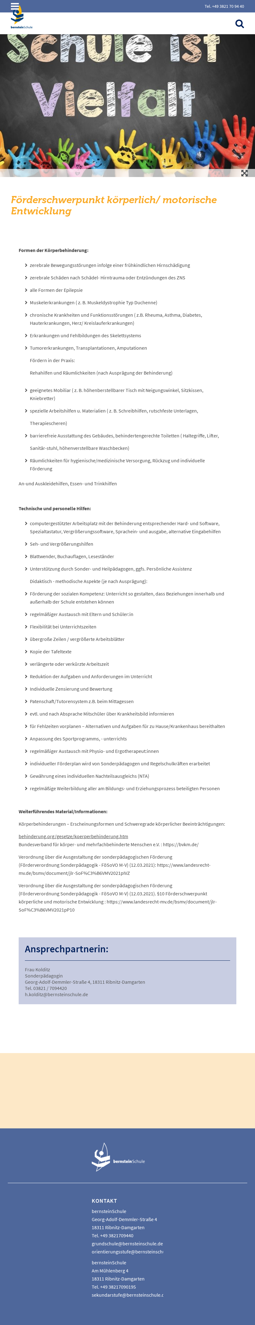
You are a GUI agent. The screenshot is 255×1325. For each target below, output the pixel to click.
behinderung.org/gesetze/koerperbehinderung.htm (73, 836)
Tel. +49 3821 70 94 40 (224, 6)
